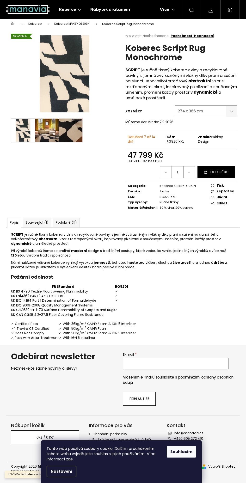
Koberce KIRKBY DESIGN (178, 185)
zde (69, 459)
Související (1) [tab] (37, 222)
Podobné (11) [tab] (66, 222)
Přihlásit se (139, 398)
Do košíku (219, 172)
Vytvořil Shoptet (221, 466)
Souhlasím (181, 451)
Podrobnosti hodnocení (192, 36)
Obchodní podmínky (109, 434)
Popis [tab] (14, 222)
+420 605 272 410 (188, 438)
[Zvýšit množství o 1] (189, 172)
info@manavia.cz (188, 433)
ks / (45, 437)
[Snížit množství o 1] (166, 172)
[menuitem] (70, 9)
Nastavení (61, 471)
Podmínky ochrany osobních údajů (121, 439)
